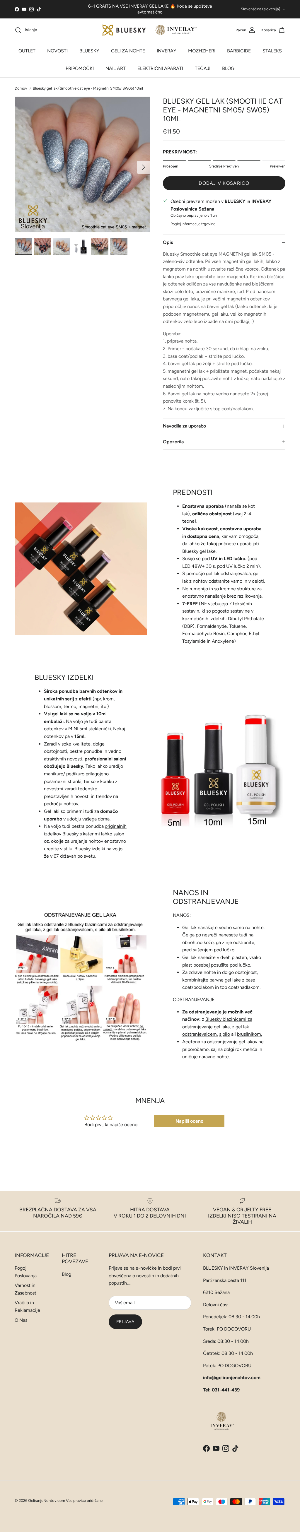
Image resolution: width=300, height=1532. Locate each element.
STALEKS (272, 51)
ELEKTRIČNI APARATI (160, 68)
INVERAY (166, 51)
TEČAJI (202, 68)
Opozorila (173, 441)
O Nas (21, 1320)
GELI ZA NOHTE (128, 51)
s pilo (224, 1034)
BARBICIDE (239, 51)
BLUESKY (89, 51)
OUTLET (26, 51)
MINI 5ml (77, 728)
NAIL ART (115, 68)
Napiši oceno (189, 1121)
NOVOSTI (57, 51)
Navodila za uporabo (184, 426)
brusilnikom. (249, 1034)
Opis (168, 242)
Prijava (125, 1321)
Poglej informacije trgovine (193, 224)
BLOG (228, 68)
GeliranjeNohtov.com (46, 1500)
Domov (21, 88)
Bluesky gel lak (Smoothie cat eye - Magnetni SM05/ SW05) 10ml (88, 88)
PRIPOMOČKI (80, 68)
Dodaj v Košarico (224, 183)
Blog (66, 1274)
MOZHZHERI (201, 51)
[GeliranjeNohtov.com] (150, 30)
